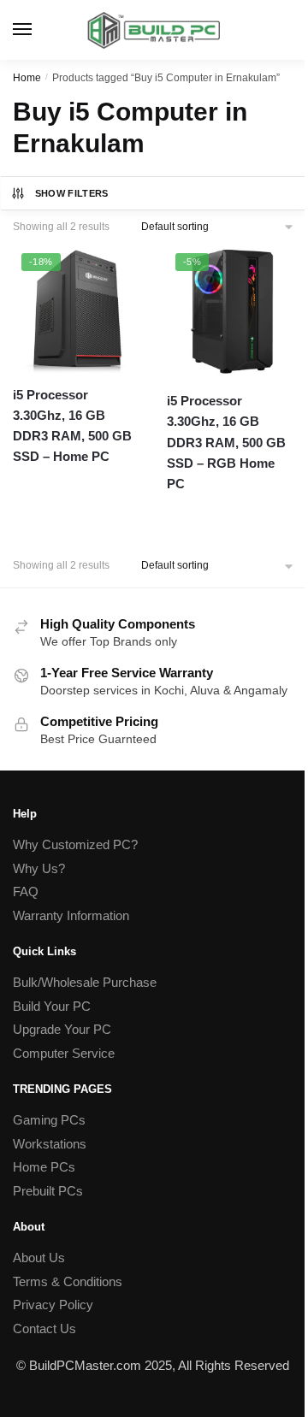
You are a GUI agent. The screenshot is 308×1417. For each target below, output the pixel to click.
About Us (39, 1257)
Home (27, 78)
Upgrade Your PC (62, 1029)
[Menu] (38, 30)
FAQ (25, 891)
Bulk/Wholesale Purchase (85, 982)
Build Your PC (52, 1006)
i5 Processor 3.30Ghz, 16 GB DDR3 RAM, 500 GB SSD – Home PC (72, 425)
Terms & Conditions (67, 1281)
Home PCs (44, 1167)
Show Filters (72, 193)
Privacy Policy (53, 1304)
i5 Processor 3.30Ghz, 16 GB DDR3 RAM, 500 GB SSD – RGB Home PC (226, 442)
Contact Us (44, 1328)
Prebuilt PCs (48, 1191)
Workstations (49, 1144)
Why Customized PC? (75, 844)
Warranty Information (71, 915)
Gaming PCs (49, 1120)
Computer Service (64, 1053)
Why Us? (39, 868)
